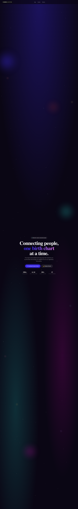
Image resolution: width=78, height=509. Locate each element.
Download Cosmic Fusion (33, 266)
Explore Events (47, 266)
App (35, 2)
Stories (43, 2)
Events (39, 2)
